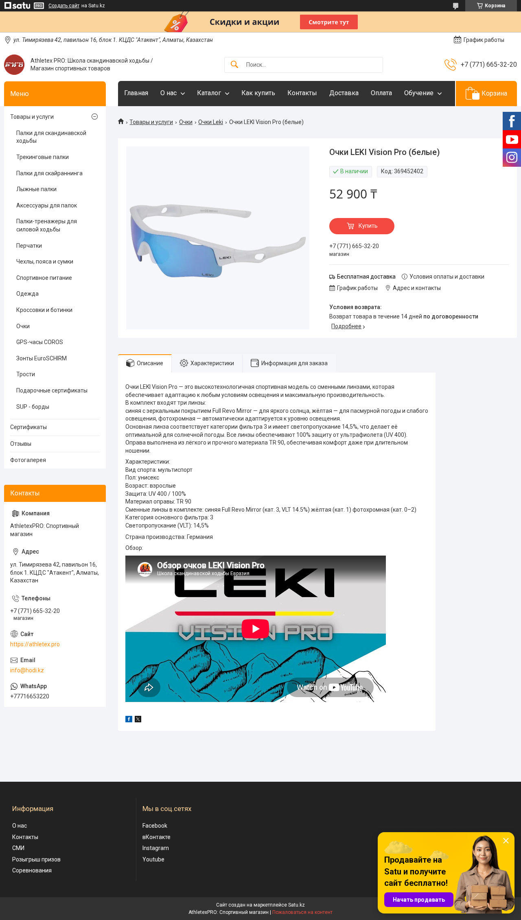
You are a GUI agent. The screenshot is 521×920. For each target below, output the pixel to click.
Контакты (302, 93)
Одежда (27, 293)
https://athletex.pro (35, 644)
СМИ (18, 848)
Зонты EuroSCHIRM (41, 358)
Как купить (258, 93)
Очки (186, 122)
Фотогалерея (28, 460)
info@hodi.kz (27, 670)
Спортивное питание (44, 278)
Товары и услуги (151, 122)
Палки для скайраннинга (49, 173)
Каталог (209, 93)
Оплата (381, 93)
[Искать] (234, 65)
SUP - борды (32, 406)
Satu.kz (296, 905)
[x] (138, 720)
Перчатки (29, 245)
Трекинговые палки (42, 157)
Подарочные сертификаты (52, 390)
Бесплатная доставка (366, 276)
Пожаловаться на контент (302, 912)
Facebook (154, 825)
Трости (25, 374)
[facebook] (128, 720)
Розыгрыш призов (36, 859)
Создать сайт (63, 6)
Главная (136, 93)
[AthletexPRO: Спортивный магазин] (14, 65)
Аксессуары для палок (46, 205)
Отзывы (20, 443)
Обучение (418, 93)
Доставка (344, 93)
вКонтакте (156, 837)
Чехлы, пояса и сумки (44, 261)
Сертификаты (28, 427)
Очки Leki (210, 122)
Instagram (155, 848)
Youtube (153, 859)
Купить (368, 225)
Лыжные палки (36, 189)
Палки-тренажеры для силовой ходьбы (46, 225)
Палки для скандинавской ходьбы (51, 137)
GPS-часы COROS (39, 342)
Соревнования (32, 870)
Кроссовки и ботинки (44, 310)
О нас (168, 93)
